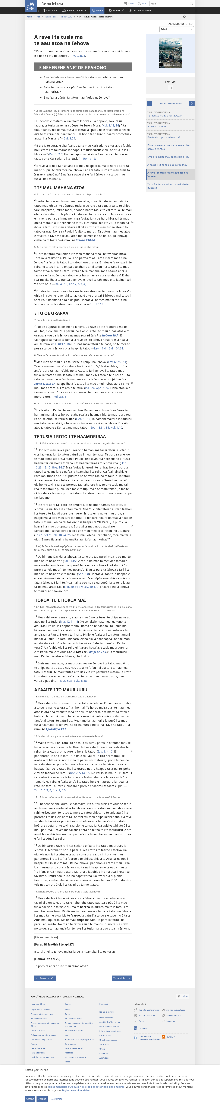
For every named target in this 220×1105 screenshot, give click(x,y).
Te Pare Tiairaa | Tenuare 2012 (58, 16)
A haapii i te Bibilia (39, 1018)
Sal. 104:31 (115, 348)
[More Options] (191, 17)
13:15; (46, 467)
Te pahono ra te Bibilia (40, 1009)
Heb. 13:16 (83, 419)
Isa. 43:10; (61, 284)
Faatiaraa (103, 1053)
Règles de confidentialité (75, 1090)
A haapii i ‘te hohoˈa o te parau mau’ (167, 164)
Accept (30, 1099)
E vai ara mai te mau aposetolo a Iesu (168, 156)
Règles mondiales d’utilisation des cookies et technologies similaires (86, 1086)
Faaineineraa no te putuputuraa (79, 1039)
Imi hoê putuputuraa (173, 1010)
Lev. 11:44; (101, 348)
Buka (67, 1014)
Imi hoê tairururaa (144, 1015)
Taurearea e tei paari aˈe (41, 1039)
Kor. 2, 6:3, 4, (77, 284)
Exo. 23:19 (96, 304)
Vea (38, 16)
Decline (42, 1099)
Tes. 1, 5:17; (43, 535)
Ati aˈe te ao (104, 1057)
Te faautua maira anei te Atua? (164, 114)
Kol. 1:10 (116, 427)
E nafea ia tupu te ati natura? (163, 136)
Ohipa (102, 1049)
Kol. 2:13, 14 (111, 125)
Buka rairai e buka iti (74, 1018)
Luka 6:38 (80, 681)
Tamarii (34, 1044)
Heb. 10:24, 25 (61, 535)
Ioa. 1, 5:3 (59, 790)
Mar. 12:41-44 (69, 621)
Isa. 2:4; (90, 388)
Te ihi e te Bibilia (38, 1052)
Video (67, 1061)
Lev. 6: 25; (114, 362)
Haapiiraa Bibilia (38, 1004)
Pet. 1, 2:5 (55, 154)
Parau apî (103, 1004)
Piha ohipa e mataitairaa (110, 1031)
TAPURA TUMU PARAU (170, 103)
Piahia (29, 16)
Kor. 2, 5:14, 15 (80, 773)
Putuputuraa (105, 1035)
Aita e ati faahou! (158, 125)
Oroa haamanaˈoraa (108, 1040)
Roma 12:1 (90, 159)
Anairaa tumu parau (74, 1030)
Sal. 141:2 (70, 561)
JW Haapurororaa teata (75, 1057)
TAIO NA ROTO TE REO (180, 24)
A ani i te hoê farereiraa (109, 1022)
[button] (74, 10)
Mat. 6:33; (66, 681)
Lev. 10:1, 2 (90, 587)
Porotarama (70, 1044)
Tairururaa (104, 1044)
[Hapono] (184, 17)
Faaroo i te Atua (38, 1048)
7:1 (123, 362)
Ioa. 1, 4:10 (105, 751)
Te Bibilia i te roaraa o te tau (43, 1057)
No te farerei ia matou (109, 1026)
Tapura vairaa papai (73, 1048)
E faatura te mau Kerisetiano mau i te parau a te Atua (168, 147)
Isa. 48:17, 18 (61, 344)
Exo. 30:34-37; (73, 587)
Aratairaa (69, 1052)
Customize (56, 1099)
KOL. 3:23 (78, 56)
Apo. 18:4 (102, 388)
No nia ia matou (106, 1011)
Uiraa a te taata (106, 1017)
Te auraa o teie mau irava (42, 1014)
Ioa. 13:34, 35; (100, 427)
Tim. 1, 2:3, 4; (43, 790)
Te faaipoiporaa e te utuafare (43, 1035)
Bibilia (67, 1009)
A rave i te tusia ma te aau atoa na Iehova (168, 174)
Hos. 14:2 (57, 467)
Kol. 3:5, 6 (59, 397)
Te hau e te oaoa (38, 1030)
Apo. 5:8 (83, 574)
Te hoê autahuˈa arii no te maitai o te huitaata (168, 185)
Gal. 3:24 (69, 138)
